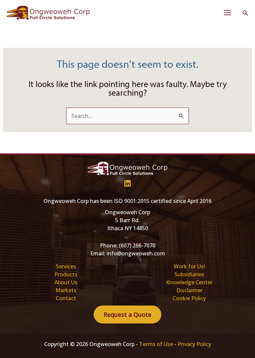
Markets (65, 290)
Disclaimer (189, 290)
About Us (65, 282)
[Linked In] (127, 183)
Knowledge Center (189, 282)
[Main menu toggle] (227, 12)
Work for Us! (189, 266)
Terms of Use (156, 344)
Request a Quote (127, 314)
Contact (66, 298)
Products (65, 274)
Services (66, 266)
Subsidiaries (189, 274)
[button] (245, 13)
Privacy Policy (194, 344)
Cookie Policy (189, 298)
